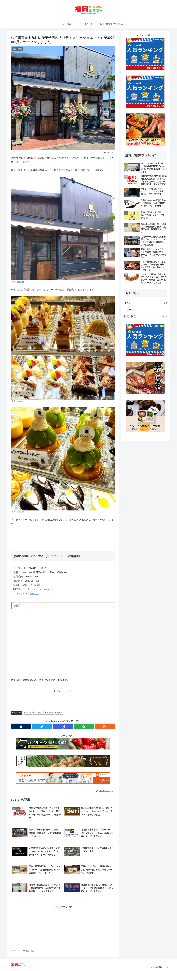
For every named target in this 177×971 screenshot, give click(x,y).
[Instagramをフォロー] (63, 726)
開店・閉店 (18, 713)
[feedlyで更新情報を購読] (84, 726)
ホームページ (34, 589)
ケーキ (28, 713)
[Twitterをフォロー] (42, 726)
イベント (145, 303)
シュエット (39, 713)
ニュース (145, 309)
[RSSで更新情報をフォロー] (105, 726)
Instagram (20, 282)
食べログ (34, 593)
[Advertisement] (63, 927)
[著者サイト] (21, 726)
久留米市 (50, 713)
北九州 (59, 713)
